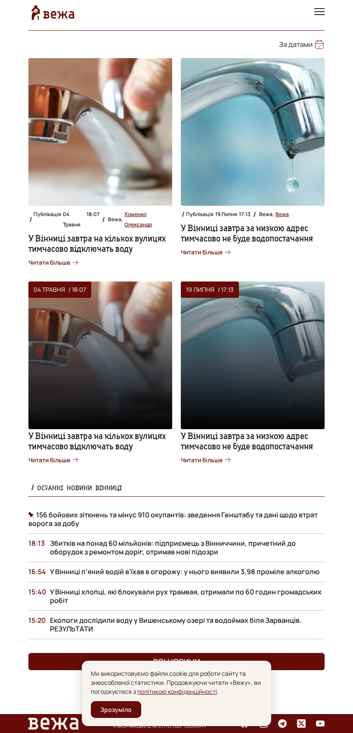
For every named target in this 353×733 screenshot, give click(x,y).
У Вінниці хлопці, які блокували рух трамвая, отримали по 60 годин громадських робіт (186, 596)
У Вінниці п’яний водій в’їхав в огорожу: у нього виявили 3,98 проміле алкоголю (184, 571)
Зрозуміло (116, 709)
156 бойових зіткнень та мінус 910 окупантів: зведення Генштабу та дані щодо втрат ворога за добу (173, 519)
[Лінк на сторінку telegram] (282, 723)
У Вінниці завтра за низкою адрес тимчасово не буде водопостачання (247, 233)
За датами (296, 44)
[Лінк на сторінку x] (301, 723)
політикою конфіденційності (177, 691)
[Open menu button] (319, 12)
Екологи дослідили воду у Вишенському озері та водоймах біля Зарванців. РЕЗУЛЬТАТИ (176, 624)
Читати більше (49, 262)
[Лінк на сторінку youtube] (320, 723)
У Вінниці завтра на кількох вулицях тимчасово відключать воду (97, 243)
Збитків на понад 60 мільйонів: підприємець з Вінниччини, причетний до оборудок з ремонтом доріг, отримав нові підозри (173, 547)
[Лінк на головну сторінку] (52, 12)
